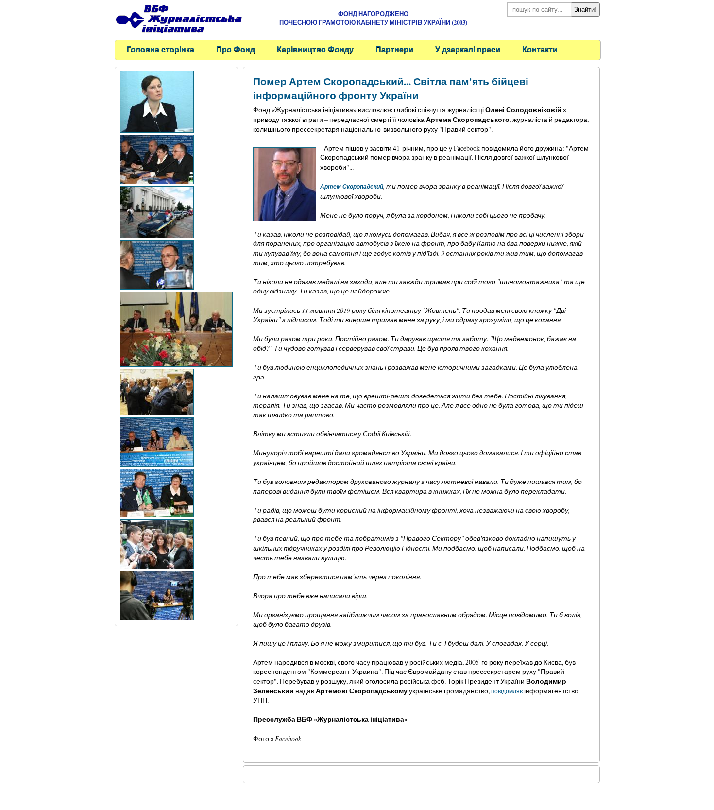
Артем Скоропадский (351, 186)
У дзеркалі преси (467, 48)
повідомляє (507, 691)
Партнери (394, 48)
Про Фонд (235, 48)
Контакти (540, 48)
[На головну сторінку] (179, 34)
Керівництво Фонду (315, 48)
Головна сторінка (160, 48)
